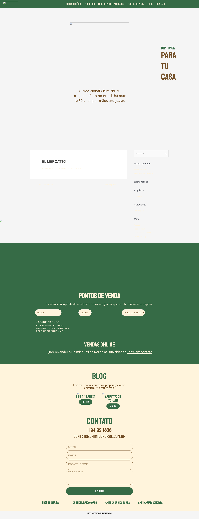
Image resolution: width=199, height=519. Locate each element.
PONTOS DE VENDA (136, 4)
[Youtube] (189, 4)
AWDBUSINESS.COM (106, 513)
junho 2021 (138, 196)
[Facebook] (176, 4)
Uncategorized (140, 210)
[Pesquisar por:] (151, 153)
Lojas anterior (46, 185)
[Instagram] (183, 4)
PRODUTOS (90, 4)
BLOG (150, 4)
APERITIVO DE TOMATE (143, 173)
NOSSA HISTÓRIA (73, 4)
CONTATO (161, 4)
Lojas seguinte (111, 185)
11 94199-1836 (99, 430)
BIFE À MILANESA (141, 169)
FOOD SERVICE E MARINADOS (111, 4)
